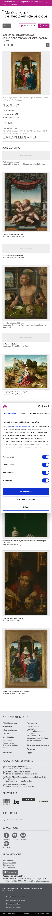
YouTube (15, 839)
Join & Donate (29, 26)
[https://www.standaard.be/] (43, 801)
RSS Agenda (8, 860)
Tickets (45, 26)
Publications (31, 729)
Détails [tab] (23, 413)
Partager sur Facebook (4, 45)
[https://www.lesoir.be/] (28, 799)
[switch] (45, 465)
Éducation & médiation (38, 745)
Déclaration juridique (13, 904)
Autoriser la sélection (26, 499)
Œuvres (47, 45)
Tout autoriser (26, 492)
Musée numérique (34, 740)
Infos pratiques (10, 729)
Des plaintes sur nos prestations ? (18, 897)
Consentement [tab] (9, 413)
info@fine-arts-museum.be (38, 881)
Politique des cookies (13, 907)
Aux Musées (8, 737)
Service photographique (36, 731)
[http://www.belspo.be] (6, 802)
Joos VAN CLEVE (25, 131)
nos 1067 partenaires (20, 426)
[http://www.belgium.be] (16, 802)
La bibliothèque (33, 726)
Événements (7, 740)
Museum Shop (8, 743)
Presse (30, 752)
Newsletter (11, 872)
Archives (30, 733)
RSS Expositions (9, 862)
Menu (6, 26)
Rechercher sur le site (4, 820)
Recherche (32, 723)
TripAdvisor (6, 847)
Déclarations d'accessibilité (15, 900)
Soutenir (31, 749)
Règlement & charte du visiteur (12, 746)
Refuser (26, 507)
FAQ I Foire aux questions (10, 725)
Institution (7, 752)
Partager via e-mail (12, 45)
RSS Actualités (8, 865)
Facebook (6, 839)
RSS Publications (9, 867)
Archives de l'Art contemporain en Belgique (37, 737)
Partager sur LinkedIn (8, 45)
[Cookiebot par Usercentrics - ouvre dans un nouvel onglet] (38, 406)
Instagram (23, 839)
